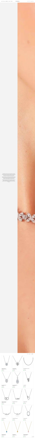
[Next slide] (10, 362)
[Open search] (30, 1)
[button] (30, 354)
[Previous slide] (3, 362)
